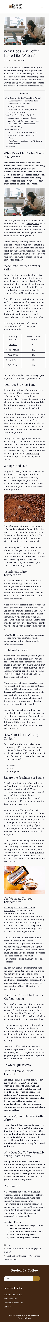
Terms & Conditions (13, 1302)
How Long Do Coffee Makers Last (27, 1231)
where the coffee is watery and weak (21, 541)
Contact (7, 1306)
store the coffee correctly (25, 813)
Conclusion (10, 146)
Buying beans (10, 655)
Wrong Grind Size (16, 106)
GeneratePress (24, 1318)
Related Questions (13, 129)
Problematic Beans (16, 112)
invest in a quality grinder (23, 840)
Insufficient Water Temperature (22, 109)
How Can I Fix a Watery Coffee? (19, 115)
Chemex (13, 344)
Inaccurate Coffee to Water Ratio (23, 101)
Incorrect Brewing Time (19, 103)
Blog (9, 1245)
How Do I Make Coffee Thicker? (22, 132)
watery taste (33, 223)
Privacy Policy (10, 1298)
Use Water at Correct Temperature (24, 121)
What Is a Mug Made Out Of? (24, 1237)
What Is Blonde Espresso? (23, 1234)
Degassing (19, 692)
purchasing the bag (13, 798)
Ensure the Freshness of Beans (22, 118)
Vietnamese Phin (12, 1095)
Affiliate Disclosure (13, 1294)
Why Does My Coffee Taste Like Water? (23, 98)
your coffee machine (30, 290)
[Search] (36, 1279)
